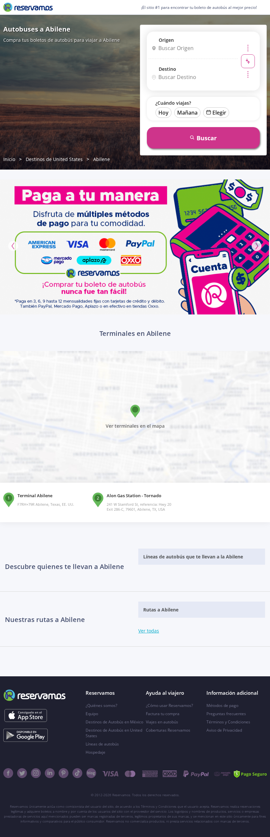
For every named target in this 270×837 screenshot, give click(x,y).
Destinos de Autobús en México (114, 722)
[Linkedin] (50, 773)
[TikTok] (77, 773)
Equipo (92, 713)
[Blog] (91, 773)
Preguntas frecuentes (226, 713)
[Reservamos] (28, 7)
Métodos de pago (222, 705)
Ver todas (148, 631)
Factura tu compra (162, 713)
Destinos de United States (54, 159)
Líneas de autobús (102, 744)
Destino (167, 69)
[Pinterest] (63, 773)
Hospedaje (95, 752)
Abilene (101, 159)
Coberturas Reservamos (168, 730)
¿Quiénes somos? (101, 705)
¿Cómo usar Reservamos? (169, 705)
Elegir (219, 112)
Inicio (9, 159)
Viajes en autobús (162, 722)
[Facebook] (8, 773)
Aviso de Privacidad (224, 730)
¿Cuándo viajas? (173, 103)
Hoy (163, 112)
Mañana (187, 112)
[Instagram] (36, 773)
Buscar (207, 138)
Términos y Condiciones (228, 722)
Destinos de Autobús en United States (114, 733)
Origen (166, 40)
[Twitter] (22, 773)
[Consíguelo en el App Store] (25, 715)
